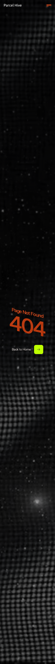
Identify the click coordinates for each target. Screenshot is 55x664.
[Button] (38, 349)
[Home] (13, 5)
